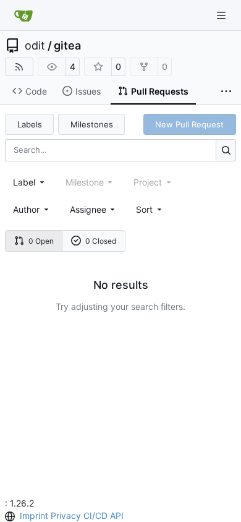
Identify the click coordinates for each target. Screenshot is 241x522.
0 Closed (100, 241)
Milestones (91, 124)
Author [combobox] (26, 209)
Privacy (66, 515)
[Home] (23, 15)
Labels (29, 124)
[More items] (226, 92)
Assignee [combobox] (88, 209)
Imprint (34, 515)
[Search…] (226, 150)
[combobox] (29, 182)
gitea (67, 46)
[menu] (150, 209)
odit (35, 46)
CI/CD (95, 515)
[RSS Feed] (19, 67)
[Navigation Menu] (222, 15)
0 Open (41, 241)
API (117, 515)
